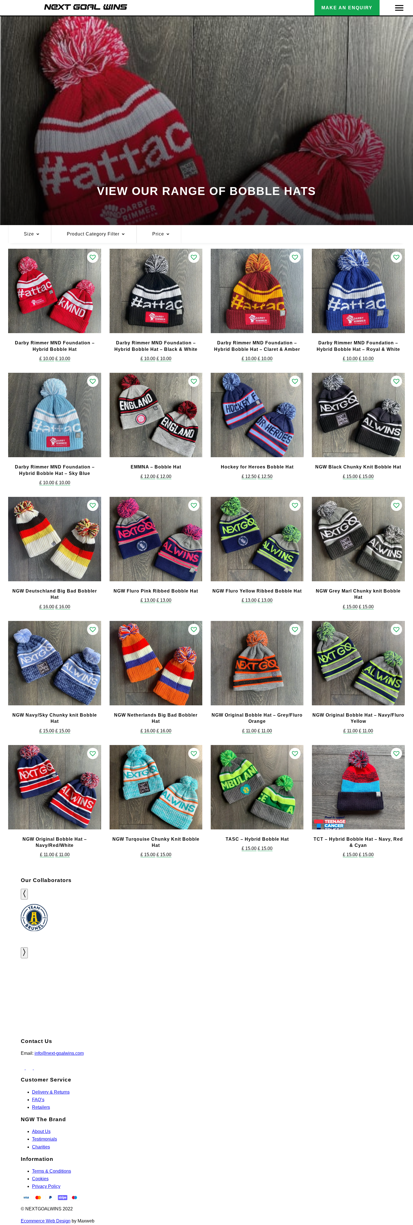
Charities (41, 1147)
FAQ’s (38, 1099)
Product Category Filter (93, 234)
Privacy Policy (46, 1186)
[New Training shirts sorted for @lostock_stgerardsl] (309, 981)
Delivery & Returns (51, 1092)
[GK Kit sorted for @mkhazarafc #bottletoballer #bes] (172, 981)
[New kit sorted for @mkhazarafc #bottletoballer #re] (240, 981)
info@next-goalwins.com (59, 1053)
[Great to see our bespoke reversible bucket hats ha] (103, 981)
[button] (92, 257)
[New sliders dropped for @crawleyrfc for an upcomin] (378, 981)
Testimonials (44, 1139)
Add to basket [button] (55, 324)
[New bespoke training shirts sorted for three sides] (34, 985)
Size (29, 234)
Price (158, 234)
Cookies (40, 1178)
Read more (257, 696)
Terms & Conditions (51, 1171)
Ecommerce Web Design (46, 1221)
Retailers (41, 1107)
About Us (41, 1131)
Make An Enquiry (347, 7)
